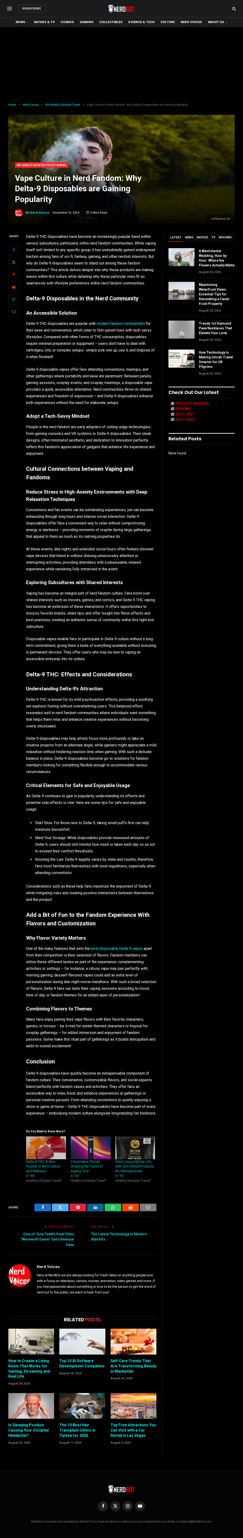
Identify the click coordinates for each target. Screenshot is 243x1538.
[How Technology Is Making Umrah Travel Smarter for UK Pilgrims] (181, 359)
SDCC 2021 (185, 414)
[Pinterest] (13, 274)
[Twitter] (13, 262)
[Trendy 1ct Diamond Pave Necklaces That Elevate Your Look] (181, 330)
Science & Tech (141, 22)
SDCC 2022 (185, 419)
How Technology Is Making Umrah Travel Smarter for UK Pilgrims (216, 360)
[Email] (13, 311)
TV (213, 237)
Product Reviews (192, 403)
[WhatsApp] (13, 299)
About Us (216, 22)
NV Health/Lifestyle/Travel (41, 165)
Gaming (86, 22)
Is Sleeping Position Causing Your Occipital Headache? (28, 1430)
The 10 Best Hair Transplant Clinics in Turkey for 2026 (77, 1430)
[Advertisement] (121, 65)
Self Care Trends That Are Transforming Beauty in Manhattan (133, 1366)
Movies (202, 237)
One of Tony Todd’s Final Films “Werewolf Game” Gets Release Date (47, 1239)
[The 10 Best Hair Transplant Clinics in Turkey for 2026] (82, 1406)
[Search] (233, 8)
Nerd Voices (191, 22)
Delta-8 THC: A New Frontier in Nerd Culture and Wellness (43, 1166)
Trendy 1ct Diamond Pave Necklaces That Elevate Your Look (215, 328)
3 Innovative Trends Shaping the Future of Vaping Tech (87, 1166)
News (20, 22)
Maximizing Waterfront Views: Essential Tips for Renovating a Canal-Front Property (214, 294)
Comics (67, 22)
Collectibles (111, 22)
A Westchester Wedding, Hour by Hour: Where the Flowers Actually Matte (217, 258)
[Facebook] (13, 249)
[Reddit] (13, 286)
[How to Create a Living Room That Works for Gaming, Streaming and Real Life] (31, 1342)
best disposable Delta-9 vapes (117, 948)
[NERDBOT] (121, 8)
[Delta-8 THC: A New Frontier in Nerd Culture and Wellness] (46, 1147)
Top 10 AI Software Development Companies (82, 1363)
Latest (176, 237)
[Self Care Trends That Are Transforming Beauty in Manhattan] (133, 1342)
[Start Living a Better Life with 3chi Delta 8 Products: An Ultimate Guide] (135, 1147)
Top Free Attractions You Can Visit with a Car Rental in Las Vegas (133, 1430)
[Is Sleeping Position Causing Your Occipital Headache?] (31, 1406)
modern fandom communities (121, 323)
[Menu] (9, 8)
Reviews (225, 237)
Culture (167, 22)
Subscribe (31, 8)
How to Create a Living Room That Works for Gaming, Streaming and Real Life (29, 1369)
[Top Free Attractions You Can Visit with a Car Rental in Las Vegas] (133, 1406)
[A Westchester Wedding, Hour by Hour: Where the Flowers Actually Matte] (181, 257)
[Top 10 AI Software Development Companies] (82, 1342)
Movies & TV (44, 22)
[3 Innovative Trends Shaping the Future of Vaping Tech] (91, 1147)
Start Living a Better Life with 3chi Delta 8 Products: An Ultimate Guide (135, 1166)
